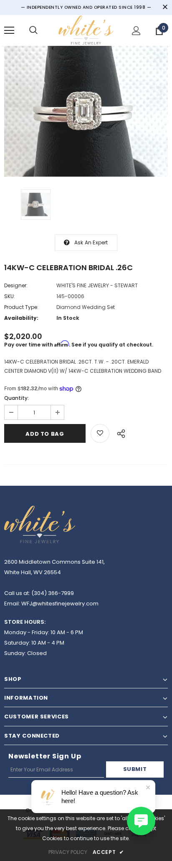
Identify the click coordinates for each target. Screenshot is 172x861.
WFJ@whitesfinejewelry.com (60, 603)
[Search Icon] (33, 30)
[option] (86, 111)
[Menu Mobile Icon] (9, 30)
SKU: (9, 296)
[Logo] (86, 30)
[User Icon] (136, 30)
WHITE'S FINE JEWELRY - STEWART (97, 285)
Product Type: (21, 307)
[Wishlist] (100, 433)
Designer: (16, 285)
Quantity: (16, 398)
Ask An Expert (91, 242)
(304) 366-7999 (52, 593)
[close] (165, 7)
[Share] (118, 432)
